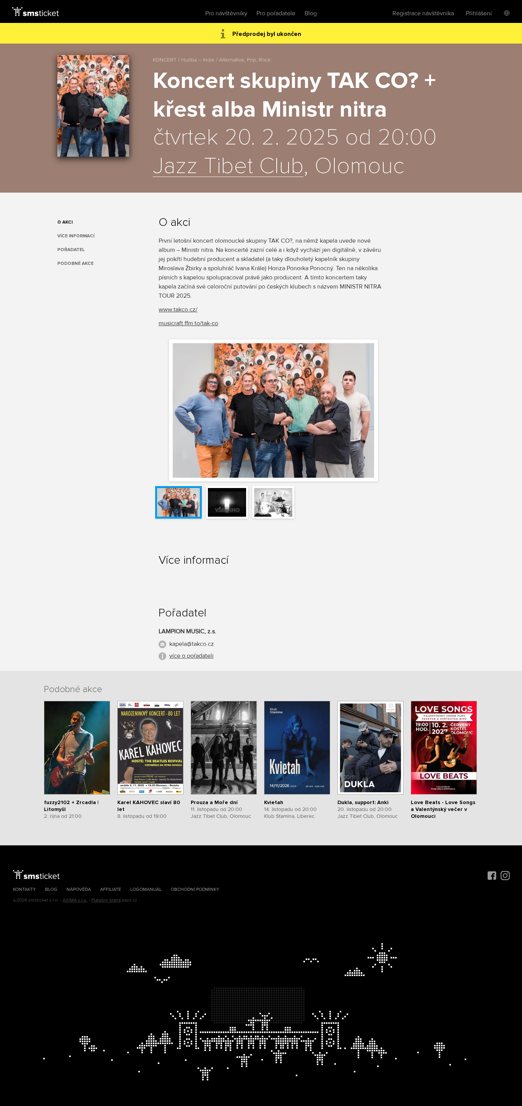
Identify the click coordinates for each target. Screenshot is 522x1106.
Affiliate (110, 889)
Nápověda (78, 889)
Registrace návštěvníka (423, 13)
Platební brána (106, 900)
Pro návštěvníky (226, 13)
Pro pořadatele (275, 13)
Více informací (75, 236)
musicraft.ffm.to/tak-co (188, 323)
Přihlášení (479, 13)
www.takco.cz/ (178, 309)
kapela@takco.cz (191, 644)
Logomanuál (146, 889)
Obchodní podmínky (195, 889)
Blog (311, 13)
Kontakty (24, 889)
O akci (65, 222)
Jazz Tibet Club (228, 166)
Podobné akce (75, 263)
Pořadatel (71, 250)
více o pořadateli (191, 656)
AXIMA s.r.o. (75, 900)
